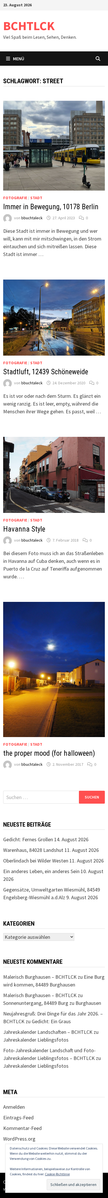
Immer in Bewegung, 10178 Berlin (50, 207)
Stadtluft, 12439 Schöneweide (45, 372)
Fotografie (15, 197)
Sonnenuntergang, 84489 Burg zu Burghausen (52, 1003)
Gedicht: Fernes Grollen (28, 839)
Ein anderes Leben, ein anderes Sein (41, 871)
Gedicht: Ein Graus (51, 1021)
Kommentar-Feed (22, 1128)
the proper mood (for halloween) (49, 753)
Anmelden (14, 1107)
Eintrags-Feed (18, 1117)
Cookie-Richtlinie (57, 1174)
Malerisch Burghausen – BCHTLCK (40, 977)
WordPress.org (19, 1138)
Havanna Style (24, 529)
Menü (18, 58)
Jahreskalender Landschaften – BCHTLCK (47, 1032)
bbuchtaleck (32, 217)
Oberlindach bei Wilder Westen (35, 860)
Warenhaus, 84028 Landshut (33, 850)
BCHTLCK (29, 26)
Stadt (36, 197)
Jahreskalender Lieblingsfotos (36, 1039)
